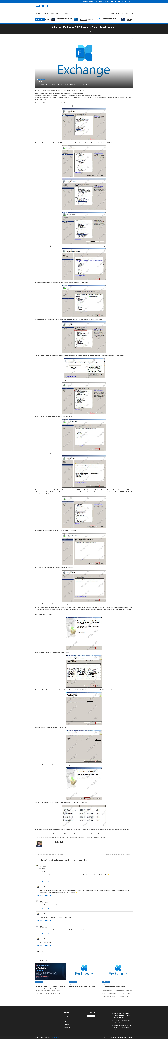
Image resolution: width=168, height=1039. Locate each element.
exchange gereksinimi (99, 836)
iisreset (122, 995)
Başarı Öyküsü (125, 1)
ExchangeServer (58, 988)
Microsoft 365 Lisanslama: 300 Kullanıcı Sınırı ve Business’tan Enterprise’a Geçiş (99, 19)
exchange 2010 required (81, 836)
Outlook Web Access (116, 996)
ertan (41, 865)
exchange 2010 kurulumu (69, 836)
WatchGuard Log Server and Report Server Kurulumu (118, 854)
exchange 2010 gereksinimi (44, 836)
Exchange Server (40, 79)
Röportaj (118, 1)
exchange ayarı (90, 836)
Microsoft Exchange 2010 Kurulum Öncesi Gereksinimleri (96, 837)
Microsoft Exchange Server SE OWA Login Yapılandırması (123, 19)
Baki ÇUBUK (42, 6)
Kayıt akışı (66, 1021)
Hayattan (113, 1)
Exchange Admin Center (119, 990)
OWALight (48, 993)
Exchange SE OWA (123, 991)
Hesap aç (66, 1016)
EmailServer (47, 988)
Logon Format (127, 995)
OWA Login (123, 996)
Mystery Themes (55, 1037)
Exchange (52, 988)
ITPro (45, 990)
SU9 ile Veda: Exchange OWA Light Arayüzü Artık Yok (50, 986)
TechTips (37, 995)
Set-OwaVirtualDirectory (114, 998)
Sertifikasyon (107, 1)
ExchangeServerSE (39, 990)
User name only (123, 998)
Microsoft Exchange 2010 (44, 837)
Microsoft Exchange (107, 996)
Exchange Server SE (112, 993)
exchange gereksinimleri (110, 836)
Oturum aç (66, 1019)
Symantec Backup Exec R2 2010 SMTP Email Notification (50, 854)
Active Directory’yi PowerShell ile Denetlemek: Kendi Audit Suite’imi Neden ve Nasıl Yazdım (122, 1015)
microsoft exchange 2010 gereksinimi (58, 837)
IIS (119, 995)
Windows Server (50, 995)
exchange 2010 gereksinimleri (57, 836)
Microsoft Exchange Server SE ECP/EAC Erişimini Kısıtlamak (76, 19)
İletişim (67, 13)
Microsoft (59, 990)
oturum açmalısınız (52, 953)
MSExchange (44, 991)
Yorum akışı (66, 1024)
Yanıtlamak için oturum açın (43, 881)
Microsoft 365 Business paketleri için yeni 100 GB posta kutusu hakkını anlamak (53, 19)
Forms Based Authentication (112, 995)
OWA (44, 993)
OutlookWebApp (38, 993)
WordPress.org (67, 1027)
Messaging (54, 990)
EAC (112, 990)
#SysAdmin (41, 988)
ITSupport (49, 990)
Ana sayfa (131, 1)
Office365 (57, 991)
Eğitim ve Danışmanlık (99, 1)
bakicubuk (47, 81)
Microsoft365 (38, 991)
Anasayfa (85, 1)
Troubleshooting (43, 995)
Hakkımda (91, 1)
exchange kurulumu (120, 836)
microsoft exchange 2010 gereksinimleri (75, 837)
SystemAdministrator (55, 993)
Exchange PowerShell (113, 991)
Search (127, 13)
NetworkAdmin (51, 991)
